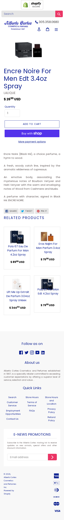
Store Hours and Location (51, 400)
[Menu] (56, 29)
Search (12, 397)
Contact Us (12, 418)
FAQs (32, 410)
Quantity (10, 106)
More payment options (32, 141)
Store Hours (32, 397)
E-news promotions (32, 434)
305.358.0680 (49, 22)
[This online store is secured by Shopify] (32, 8)
